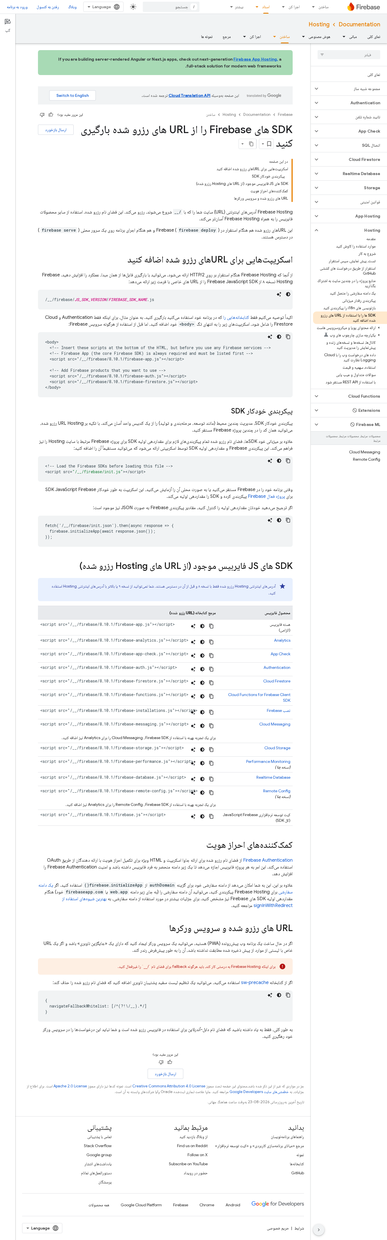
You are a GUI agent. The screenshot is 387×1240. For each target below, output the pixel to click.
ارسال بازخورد (56, 129)
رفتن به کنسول (48, 6)
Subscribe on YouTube (188, 1163)
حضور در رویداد (196, 1172)
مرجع (227, 36)
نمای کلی (373, 36)
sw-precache (255, 982)
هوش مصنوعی (319, 36)
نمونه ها (206, 36)
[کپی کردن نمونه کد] (288, 336)
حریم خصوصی (278, 1228)
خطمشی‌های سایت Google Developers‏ (259, 1091)
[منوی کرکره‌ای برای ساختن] (311, 7)
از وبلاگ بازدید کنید (193, 1136)
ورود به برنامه (17, 6)
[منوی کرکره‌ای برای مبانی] (342, 36)
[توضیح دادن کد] (279, 294)
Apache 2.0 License (70, 1086)
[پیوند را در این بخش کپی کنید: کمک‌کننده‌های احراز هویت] (200, 845)
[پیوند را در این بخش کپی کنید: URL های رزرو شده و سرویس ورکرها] (163, 928)
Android (233, 1204)
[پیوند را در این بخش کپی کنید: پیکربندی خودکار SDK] (225, 411)
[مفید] (50, 114)
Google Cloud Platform (141, 1204)
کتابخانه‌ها (297, 1163)
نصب (278, 710)
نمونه (300, 1154)
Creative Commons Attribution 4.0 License (168, 1086)
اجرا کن (294, 6)
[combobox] (171, 7)
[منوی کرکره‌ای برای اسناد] (255, 7)
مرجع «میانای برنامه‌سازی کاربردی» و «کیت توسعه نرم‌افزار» (259, 1145)
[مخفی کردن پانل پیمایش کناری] (318, 1229)
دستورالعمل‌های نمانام (96, 1172)
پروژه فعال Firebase (266, 496)
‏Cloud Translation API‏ (189, 95)
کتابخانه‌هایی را (236, 317)
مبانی (353, 36)
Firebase (285, 114)
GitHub (297, 1172)
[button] (353, 88)
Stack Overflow (98, 1145)
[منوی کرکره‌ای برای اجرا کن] (281, 7)
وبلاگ (72, 6)
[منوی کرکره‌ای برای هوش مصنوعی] (302, 36)
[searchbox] (349, 54)
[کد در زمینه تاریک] (288, 294)
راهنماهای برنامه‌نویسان (287, 1136)
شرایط (299, 1228)
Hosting (319, 24)
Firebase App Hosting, (255, 59)
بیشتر (239, 6)
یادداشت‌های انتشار (98, 1163)
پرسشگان (105, 1181)
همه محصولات (98, 1204)
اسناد (266, 6)
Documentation (359, 24)
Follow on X (198, 1154)
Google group (99, 1154)
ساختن (323, 6)
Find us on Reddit (192, 1145)
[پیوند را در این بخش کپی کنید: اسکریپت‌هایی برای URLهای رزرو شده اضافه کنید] (121, 260)
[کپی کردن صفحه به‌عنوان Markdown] (251, 144)
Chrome (206, 1204)
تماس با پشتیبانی (99, 1136)
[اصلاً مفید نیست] (42, 114)
